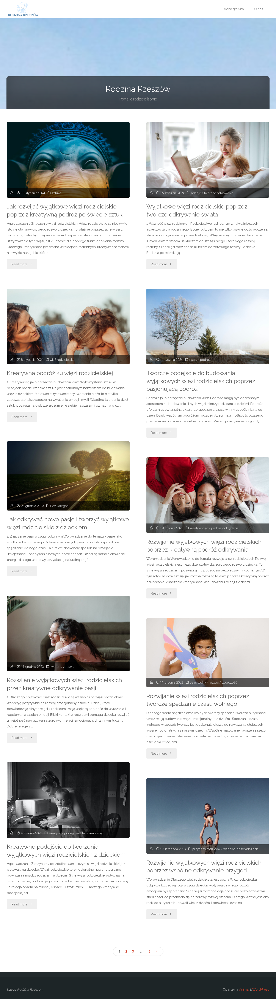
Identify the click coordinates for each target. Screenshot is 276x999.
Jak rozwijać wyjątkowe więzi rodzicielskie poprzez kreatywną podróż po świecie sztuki (65, 210)
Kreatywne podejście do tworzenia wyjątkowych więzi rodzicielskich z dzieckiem (66, 850)
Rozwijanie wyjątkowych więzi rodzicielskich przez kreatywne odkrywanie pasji (64, 684)
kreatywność (199, 528)
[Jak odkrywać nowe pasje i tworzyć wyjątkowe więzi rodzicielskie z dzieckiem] (68, 476)
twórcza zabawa (62, 667)
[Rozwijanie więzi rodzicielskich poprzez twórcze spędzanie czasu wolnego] (207, 652)
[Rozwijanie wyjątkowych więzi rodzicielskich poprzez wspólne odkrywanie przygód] (207, 819)
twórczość (229, 682)
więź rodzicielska (62, 360)
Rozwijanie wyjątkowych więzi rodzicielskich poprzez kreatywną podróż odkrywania (204, 545)
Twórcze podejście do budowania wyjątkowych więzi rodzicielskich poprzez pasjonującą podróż (200, 381)
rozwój (214, 682)
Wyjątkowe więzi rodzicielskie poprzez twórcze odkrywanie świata (196, 210)
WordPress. (261, 989)
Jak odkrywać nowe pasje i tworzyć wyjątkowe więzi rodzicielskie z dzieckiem (68, 523)
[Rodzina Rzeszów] (22, 9)
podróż (205, 360)
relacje (196, 193)
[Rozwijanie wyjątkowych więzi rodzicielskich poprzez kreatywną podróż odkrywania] (207, 498)
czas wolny (198, 682)
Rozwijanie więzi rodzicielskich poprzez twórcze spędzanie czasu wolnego (197, 700)
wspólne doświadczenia (241, 849)
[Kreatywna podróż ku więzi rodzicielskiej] (68, 335)
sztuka (56, 193)
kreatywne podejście (64, 833)
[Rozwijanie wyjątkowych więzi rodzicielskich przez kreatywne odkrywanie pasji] (68, 637)
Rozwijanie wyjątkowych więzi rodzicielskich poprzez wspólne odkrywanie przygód (204, 866)
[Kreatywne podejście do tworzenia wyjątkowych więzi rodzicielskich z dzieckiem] (68, 803)
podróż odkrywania (224, 528)
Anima (243, 989)
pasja (193, 360)
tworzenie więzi (93, 833)
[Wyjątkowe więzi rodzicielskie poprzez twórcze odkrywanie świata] (207, 163)
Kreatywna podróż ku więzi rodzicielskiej (60, 373)
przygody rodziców (206, 849)
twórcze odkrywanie (218, 193)
